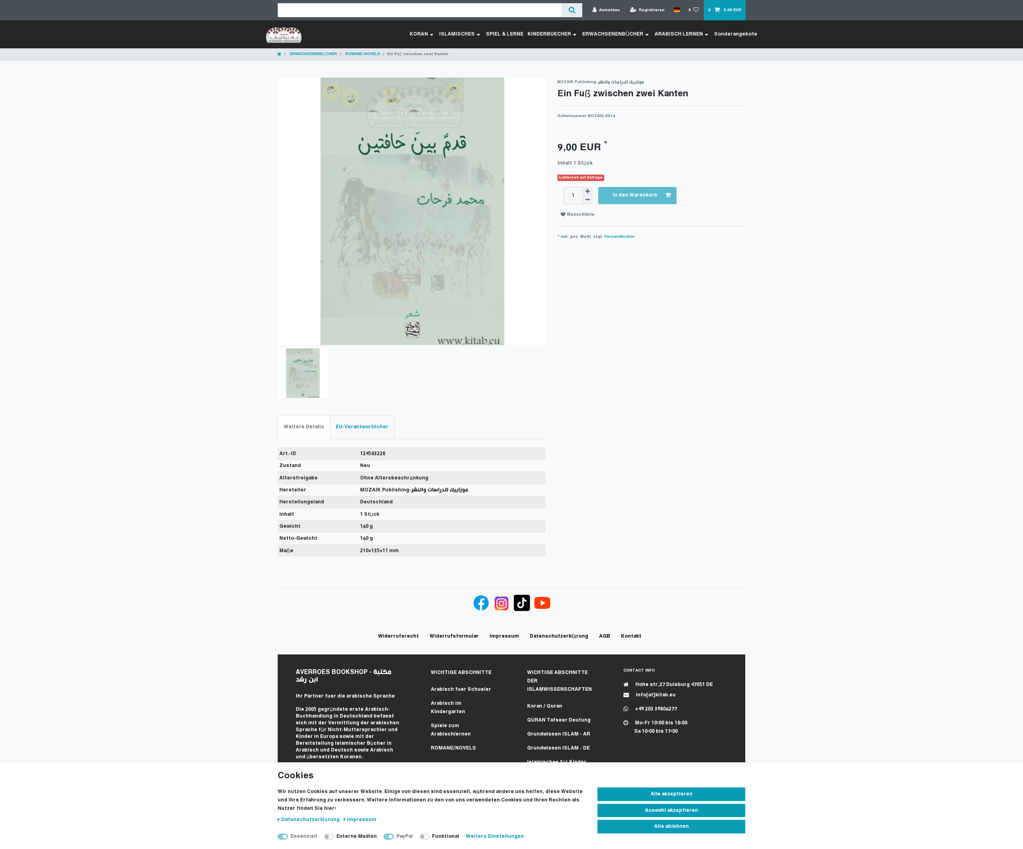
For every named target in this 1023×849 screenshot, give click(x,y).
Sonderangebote (735, 34)
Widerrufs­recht (398, 636)
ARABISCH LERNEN (679, 34)
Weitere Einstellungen (495, 836)
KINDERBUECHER (549, 34)
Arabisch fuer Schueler (461, 689)
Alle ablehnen (671, 826)
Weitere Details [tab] (304, 427)
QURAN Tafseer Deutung (559, 720)
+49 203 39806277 (655, 709)
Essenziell (304, 836)
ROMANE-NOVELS (362, 54)
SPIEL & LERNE (504, 34)
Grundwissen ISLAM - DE (558, 748)
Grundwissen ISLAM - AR (558, 734)
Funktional (445, 836)
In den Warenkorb (635, 195)
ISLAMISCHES (457, 34)
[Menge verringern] (587, 200)
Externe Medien (356, 836)
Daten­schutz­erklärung (311, 820)
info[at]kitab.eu (655, 695)
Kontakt (631, 636)
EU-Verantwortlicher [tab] (362, 427)
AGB (604, 636)
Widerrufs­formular (454, 636)
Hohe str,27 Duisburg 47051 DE (673, 685)
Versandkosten (619, 237)
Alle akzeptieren (672, 794)
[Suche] (571, 10)
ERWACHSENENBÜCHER (612, 34)
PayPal (404, 836)
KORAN (419, 34)
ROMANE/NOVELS (453, 748)
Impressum (361, 820)
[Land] (676, 10)
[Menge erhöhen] (587, 191)
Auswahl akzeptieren (671, 810)
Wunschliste (580, 214)
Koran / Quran (544, 706)
